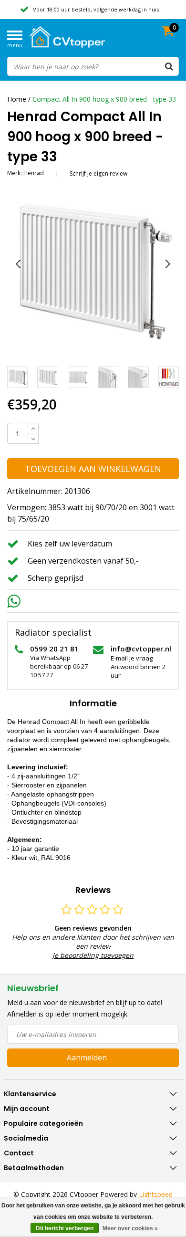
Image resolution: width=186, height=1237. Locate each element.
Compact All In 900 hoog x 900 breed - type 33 (104, 99)
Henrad (33, 173)
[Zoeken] (168, 66)
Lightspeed (156, 1194)
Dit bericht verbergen (64, 1228)
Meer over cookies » (130, 1228)
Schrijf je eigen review (98, 173)
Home (16, 99)
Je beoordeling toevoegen (93, 955)
